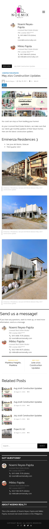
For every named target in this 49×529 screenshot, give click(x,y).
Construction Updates (10, 73)
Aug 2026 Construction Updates (28, 388)
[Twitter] (27, 525)
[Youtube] (31, 525)
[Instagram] (24, 525)
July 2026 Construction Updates (24, 66)
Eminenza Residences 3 (20, 139)
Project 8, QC (19, 429)
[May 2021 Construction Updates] (24, 104)
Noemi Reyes (10, 81)
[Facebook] (18, 525)
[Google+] (21, 525)
